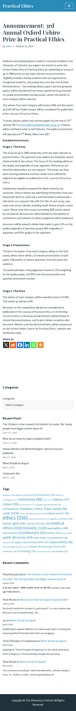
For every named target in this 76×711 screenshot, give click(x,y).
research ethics (38, 542)
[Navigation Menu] (69, 6)
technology (26, 551)
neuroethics (57, 528)
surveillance (9, 551)
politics (53, 533)
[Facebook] (20, 345)
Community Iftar (11, 473)
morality (34, 527)
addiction (21, 495)
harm (67, 518)
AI (30, 495)
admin (9, 46)
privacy (66, 533)
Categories (9, 398)
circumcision (26, 504)
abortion (9, 495)
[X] (6, 345)
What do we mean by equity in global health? (27, 438)
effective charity (37, 513)
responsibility (61, 542)
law (45, 523)
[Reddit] (13, 345)
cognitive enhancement (48, 504)
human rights (14, 523)
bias (47, 499)
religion (20, 542)
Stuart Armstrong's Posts (47, 546)
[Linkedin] (27, 345)
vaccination (59, 551)
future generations (39, 518)
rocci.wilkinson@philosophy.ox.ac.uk (40, 125)
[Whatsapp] (34, 345)
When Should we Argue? (16, 463)
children (60, 499)
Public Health (41, 537)
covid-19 (11, 513)
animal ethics (44, 495)
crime (24, 513)
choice (10, 504)
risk (6, 547)
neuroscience (12, 533)
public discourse (18, 537)
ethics (15, 517)
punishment (59, 537)
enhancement (57, 513)
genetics (56, 518)
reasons (8, 542)
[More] (40, 345)
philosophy (34, 532)
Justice (33, 523)
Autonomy (30, 499)
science (16, 546)
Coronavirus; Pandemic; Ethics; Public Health (35, 509)
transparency (44, 551)
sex (26, 546)
